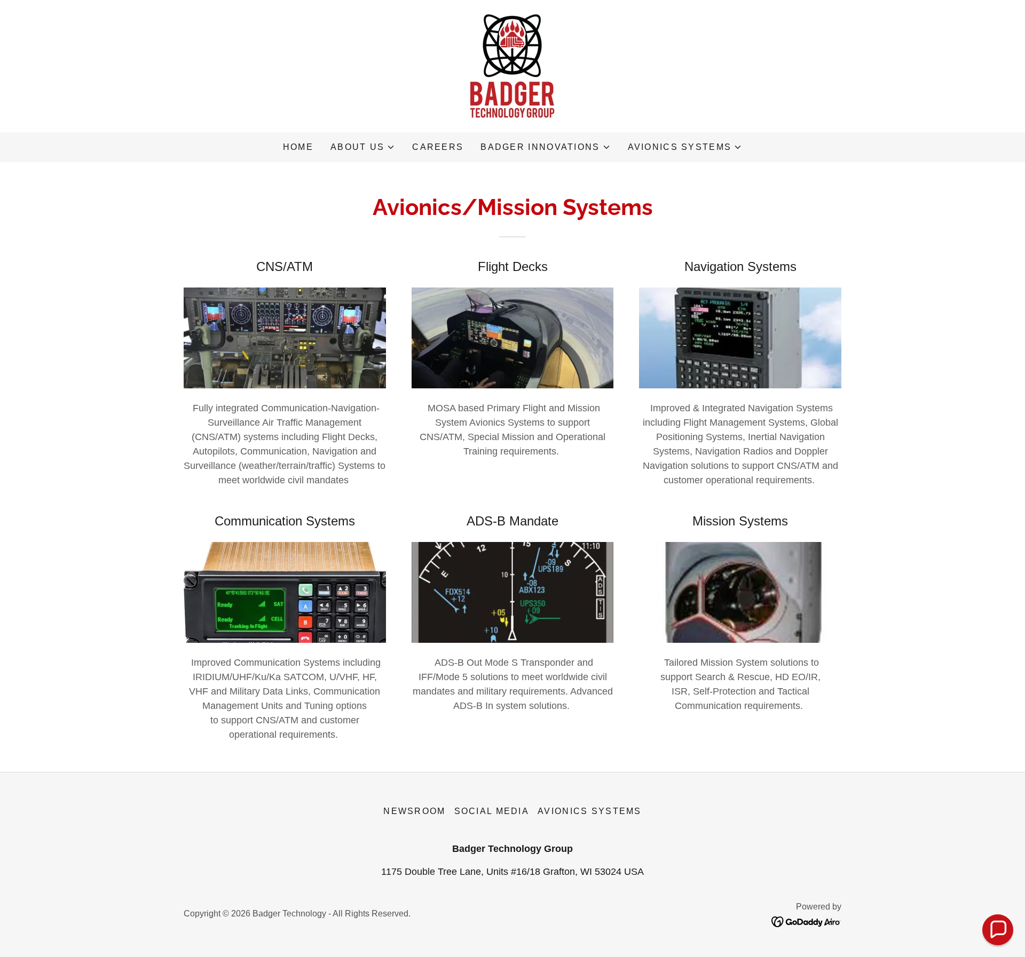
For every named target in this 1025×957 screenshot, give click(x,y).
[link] (512, 65)
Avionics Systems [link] (590, 811)
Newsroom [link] (414, 811)
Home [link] (298, 146)
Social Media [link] (491, 811)
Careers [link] (437, 146)
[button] (362, 147)
